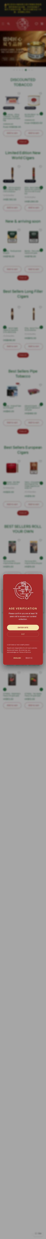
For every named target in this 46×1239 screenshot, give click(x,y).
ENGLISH (17, 658)
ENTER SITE (23, 628)
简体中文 (29, 658)
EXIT (23, 634)
